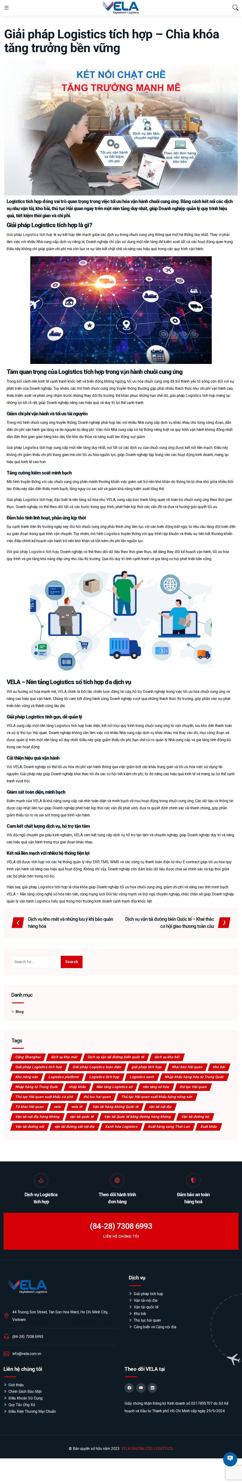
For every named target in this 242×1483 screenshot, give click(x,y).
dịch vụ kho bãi (167, 1057)
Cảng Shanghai (28, 1057)
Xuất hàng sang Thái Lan (169, 1126)
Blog (20, 1011)
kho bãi (219, 1067)
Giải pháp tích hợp (148, 1294)
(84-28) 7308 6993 (121, 1226)
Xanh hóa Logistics (121, 1126)
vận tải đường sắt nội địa (75, 1126)
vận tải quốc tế (82, 1117)
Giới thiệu (16, 1385)
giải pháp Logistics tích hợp (36, 551)
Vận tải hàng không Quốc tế (115, 1107)
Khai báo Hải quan (187, 1067)
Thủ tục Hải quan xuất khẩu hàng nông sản (157, 1097)
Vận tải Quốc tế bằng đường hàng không (138, 1117)
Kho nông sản (27, 1077)
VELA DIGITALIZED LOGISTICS (147, 1448)
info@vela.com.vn (26, 1353)
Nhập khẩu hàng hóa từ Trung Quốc (194, 1077)
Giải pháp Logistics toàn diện (97, 1067)
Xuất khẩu (209, 1126)
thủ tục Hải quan (193, 1087)
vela (58, 1107)
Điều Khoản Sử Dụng (26, 1398)
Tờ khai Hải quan (30, 1107)
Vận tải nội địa (145, 1300)
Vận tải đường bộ (195, 1117)
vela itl (77, 1107)
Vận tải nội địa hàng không (37, 1117)
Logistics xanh (142, 1077)
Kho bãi (140, 1313)
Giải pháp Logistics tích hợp (39, 1067)
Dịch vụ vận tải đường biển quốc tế (116, 1057)
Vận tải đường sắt (30, 1126)
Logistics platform (64, 1077)
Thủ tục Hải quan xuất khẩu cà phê (44, 1097)
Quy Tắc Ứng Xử (22, 1405)
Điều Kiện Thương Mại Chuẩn (32, 1411)
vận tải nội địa (160, 1107)
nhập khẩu (77, 1087)
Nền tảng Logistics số (114, 1087)
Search (71, 962)
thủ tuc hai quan (97, 1097)
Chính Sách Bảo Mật (25, 1391)
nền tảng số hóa (156, 1087)
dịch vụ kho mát (64, 1057)
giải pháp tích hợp (147, 1067)
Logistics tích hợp (104, 1077)
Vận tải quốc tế (146, 1307)
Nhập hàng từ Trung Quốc (37, 1087)
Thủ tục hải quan (147, 1320)
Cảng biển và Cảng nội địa (155, 1327)
